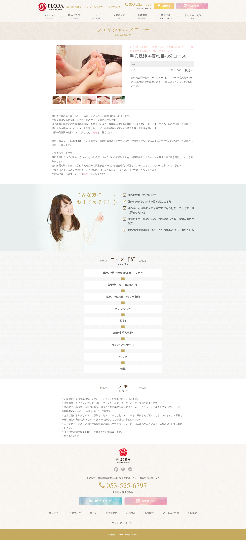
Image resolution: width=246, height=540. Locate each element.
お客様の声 (111, 512)
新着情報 (149, 512)
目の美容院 (75, 512)
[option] (89, 69)
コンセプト (54, 512)
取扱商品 (131, 512)
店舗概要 (192, 512)
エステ (93, 512)
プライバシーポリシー (123, 522)
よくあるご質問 (171, 512)
